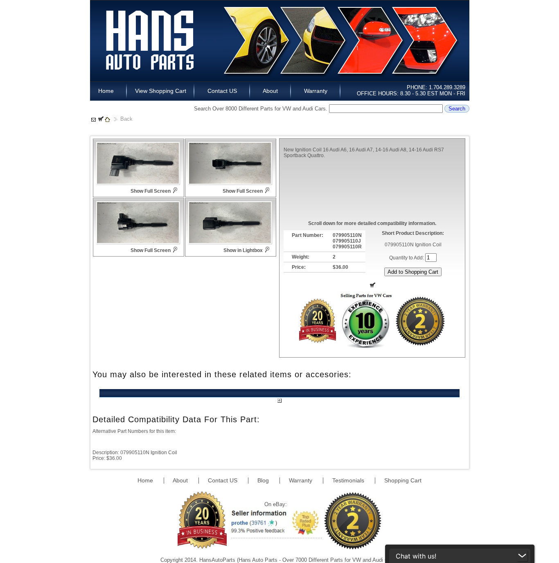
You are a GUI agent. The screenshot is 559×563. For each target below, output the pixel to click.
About (270, 91)
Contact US (222, 91)
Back (126, 119)
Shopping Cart (402, 480)
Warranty (315, 91)
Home (108, 91)
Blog (263, 480)
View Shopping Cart (160, 91)
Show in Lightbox (243, 250)
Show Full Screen (151, 191)
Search (457, 109)
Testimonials (349, 480)
